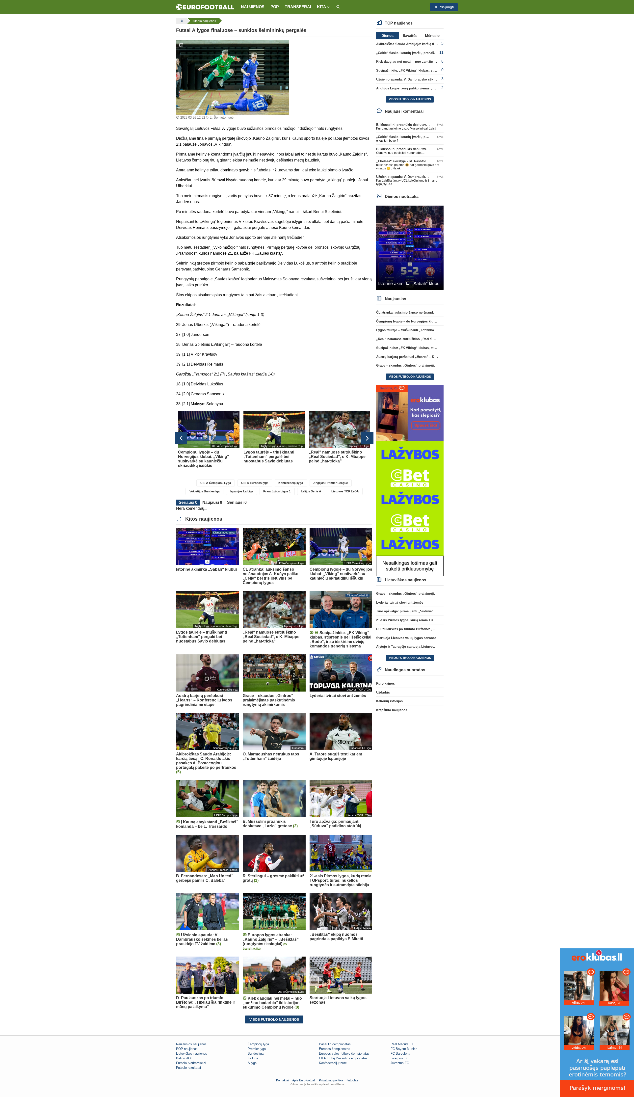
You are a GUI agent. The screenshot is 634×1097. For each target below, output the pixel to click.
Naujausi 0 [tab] (212, 502)
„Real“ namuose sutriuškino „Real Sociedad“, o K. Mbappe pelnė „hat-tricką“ (436, 339)
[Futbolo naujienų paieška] (338, 7)
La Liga (253, 1058)
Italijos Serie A (311, 491)
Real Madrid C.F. (403, 1044)
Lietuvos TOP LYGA (345, 491)
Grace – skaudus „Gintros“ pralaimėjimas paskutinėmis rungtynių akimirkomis (437, 365)
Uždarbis (383, 692)
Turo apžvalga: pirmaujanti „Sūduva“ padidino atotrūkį (418, 611)
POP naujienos (187, 1049)
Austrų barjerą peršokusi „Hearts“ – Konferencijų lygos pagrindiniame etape (434, 357)
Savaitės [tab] (410, 35)
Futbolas (352, 1080)
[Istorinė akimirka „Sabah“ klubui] (410, 247)
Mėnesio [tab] (432, 35)
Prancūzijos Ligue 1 (277, 491)
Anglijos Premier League (330, 483)
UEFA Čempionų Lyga (215, 483)
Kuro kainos (385, 683)
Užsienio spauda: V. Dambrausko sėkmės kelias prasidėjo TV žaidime (429, 79)
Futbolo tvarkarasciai (191, 1063)
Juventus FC (400, 1063)
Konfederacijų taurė (333, 1063)
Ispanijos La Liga (241, 491)
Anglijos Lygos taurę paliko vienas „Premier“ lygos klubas (421, 88)
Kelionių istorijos (389, 701)
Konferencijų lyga (290, 483)
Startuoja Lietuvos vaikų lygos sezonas (406, 638)
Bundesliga (256, 1053)
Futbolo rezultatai (188, 1068)
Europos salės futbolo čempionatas (344, 1053)
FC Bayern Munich (404, 1049)
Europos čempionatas (334, 1049)
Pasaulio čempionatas (335, 1044)
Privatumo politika (331, 1080)
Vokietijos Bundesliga (204, 491)
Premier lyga (257, 1049)
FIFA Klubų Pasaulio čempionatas (343, 1058)
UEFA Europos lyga (254, 483)
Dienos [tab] (387, 35)
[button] (323, 7)
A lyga (252, 1063)
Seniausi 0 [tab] (237, 502)
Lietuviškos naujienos (191, 1053)
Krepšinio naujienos (391, 710)
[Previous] (181, 438)
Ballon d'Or (184, 1058)
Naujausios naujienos (191, 1044)
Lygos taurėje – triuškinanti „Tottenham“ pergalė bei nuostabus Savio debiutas (437, 330)
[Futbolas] (181, 21)
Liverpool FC (400, 1058)
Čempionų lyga (258, 1044)
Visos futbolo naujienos (274, 1019)
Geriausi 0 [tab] (188, 502)
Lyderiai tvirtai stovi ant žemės (399, 602)
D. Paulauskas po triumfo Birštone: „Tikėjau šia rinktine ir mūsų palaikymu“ (434, 629)
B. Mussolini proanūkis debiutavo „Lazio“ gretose (414, 125)
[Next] (367, 438)
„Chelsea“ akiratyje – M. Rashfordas (403, 161)
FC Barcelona (400, 1053)
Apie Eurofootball (304, 1080)
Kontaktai (282, 1080)
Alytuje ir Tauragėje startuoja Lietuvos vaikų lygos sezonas (421, 646)
